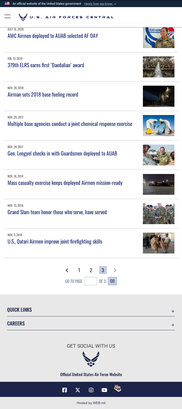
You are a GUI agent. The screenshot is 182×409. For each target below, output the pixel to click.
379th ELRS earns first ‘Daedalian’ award (46, 65)
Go (112, 281)
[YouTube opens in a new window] (104, 390)
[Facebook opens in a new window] (64, 390)
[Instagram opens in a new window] (91, 390)
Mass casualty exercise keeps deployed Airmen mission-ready (65, 182)
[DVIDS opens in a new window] (117, 388)
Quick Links (19, 309)
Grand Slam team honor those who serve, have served (57, 212)
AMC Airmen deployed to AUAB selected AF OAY (53, 35)
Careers (16, 323)
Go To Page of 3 (85, 281)
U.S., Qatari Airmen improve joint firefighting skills (55, 241)
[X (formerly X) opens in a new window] (77, 390)
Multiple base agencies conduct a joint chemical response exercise (70, 123)
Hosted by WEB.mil (91, 403)
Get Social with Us (91, 346)
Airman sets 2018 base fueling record (43, 94)
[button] (100, 3)
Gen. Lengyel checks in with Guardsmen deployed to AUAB (62, 153)
